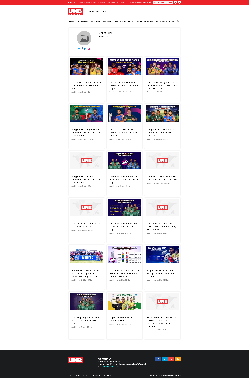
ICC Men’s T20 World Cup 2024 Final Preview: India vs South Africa (86, 85)
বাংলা (149, 2)
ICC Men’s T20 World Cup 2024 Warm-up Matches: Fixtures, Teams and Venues (124, 273)
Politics (139, 21)
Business (84, 21)
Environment (149, 21)
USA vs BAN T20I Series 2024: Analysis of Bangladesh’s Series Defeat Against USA (85, 273)
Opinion (131, 21)
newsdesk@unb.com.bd (108, 366)
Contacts (108, 375)
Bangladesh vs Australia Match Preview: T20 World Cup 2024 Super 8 (86, 179)
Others (171, 21)
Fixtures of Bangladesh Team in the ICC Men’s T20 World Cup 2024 (123, 226)
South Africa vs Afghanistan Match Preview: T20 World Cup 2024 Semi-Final (162, 85)
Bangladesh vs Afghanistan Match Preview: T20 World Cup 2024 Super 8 (86, 132)
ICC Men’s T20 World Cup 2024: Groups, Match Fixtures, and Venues (161, 226)
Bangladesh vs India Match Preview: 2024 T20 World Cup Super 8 (161, 132)
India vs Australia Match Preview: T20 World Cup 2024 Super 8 (123, 132)
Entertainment (94, 21)
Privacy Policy (81, 375)
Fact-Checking (161, 21)
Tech (77, 21)
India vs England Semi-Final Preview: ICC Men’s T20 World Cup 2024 (123, 85)
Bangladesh (106, 21)
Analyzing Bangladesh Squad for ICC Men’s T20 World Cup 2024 (85, 320)
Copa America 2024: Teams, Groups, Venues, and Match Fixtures (161, 273)
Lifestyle (123, 21)
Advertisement (95, 375)
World (115, 21)
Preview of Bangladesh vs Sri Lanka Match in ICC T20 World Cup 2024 (124, 179)
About (70, 375)
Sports (71, 21)
